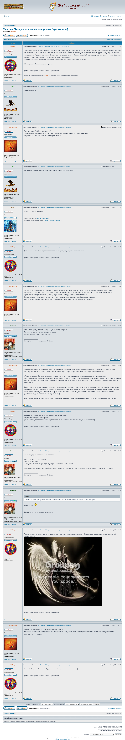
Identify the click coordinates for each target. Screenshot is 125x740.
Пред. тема (110, 39)
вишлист (45, 218)
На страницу (112, 35)
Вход (7, 16)
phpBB (58, 738)
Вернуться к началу (10, 80)
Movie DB (112, 16)
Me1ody (13, 31)
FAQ (119, 16)
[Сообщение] (101, 46)
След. (120, 35)
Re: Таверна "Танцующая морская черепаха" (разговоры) (54, 86)
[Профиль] (27, 81)
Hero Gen (96, 16)
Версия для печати (10, 39)
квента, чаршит (50, 220)
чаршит (39, 218)
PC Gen (104, 16)
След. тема (118, 39)
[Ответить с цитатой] (115, 81)
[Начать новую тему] (9, 36)
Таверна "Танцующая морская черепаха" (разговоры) (35, 29)
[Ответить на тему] (22, 36)
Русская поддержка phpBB (62, 739)
